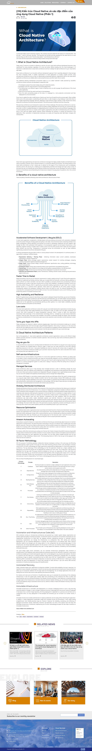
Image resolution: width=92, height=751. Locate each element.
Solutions (48, 2)
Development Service (60, 735)
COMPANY (63, 2)
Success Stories (45, 735)
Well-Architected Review (61, 730)
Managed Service (59, 737)
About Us (44, 730)
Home (42, 2)
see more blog (22, 7)
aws (20, 616)
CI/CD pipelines (38, 245)
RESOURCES (55, 2)
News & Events (45, 737)
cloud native (29, 616)
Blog (14, 701)
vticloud (41, 616)
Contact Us (71, 2)
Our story (71, 701)
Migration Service (59, 733)
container (36, 616)
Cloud (24, 616)
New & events (45, 701)
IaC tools (25, 575)
